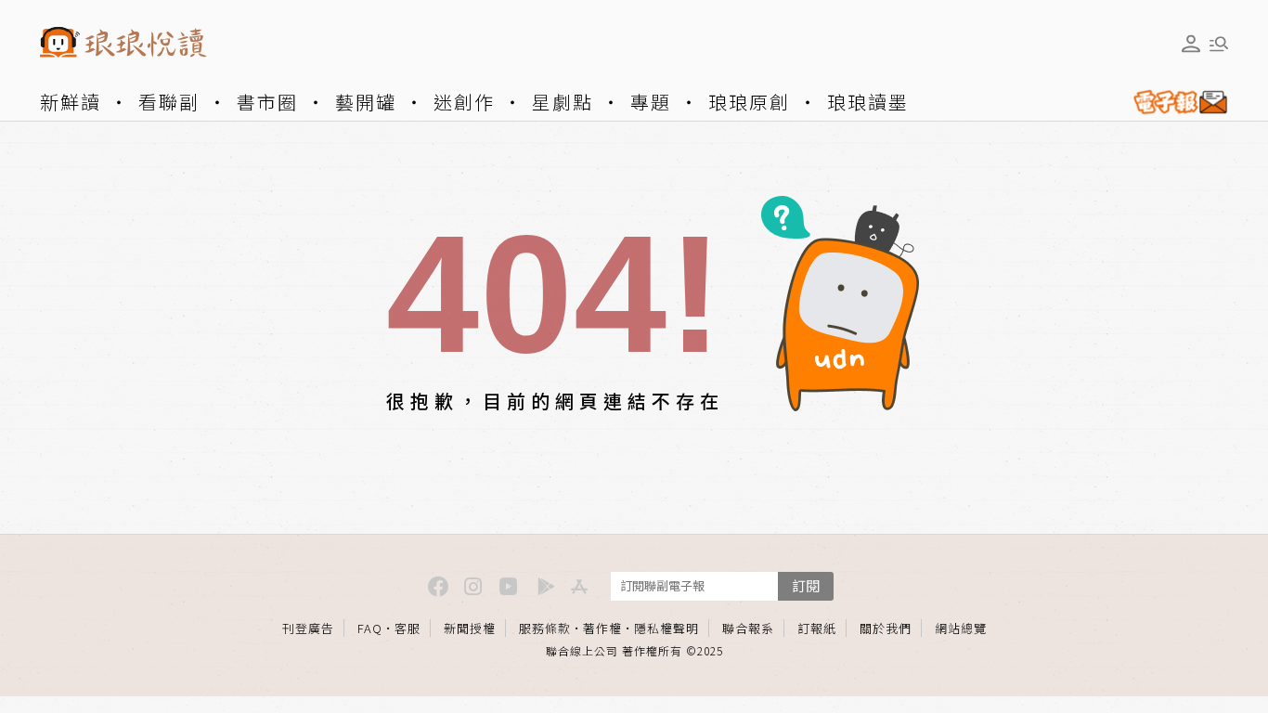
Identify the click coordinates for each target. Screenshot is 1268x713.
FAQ (369, 628)
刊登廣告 (308, 628)
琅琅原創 (749, 101)
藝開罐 (365, 101)
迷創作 (464, 101)
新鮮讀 (70, 101)
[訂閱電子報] (1173, 102)
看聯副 (169, 101)
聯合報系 (748, 628)
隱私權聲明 (666, 628)
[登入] (1191, 43)
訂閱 (806, 585)
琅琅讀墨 (868, 101)
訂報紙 (816, 628)
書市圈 (267, 101)
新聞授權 (470, 628)
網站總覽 (961, 628)
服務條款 (545, 628)
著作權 (602, 628)
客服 (408, 628)
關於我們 (886, 628)
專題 (650, 101)
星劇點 (562, 101)
